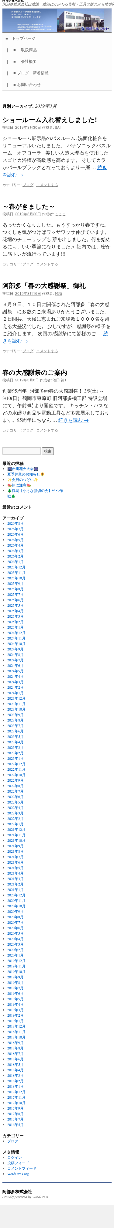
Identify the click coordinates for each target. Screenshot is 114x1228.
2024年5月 (15, 670)
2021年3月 (15, 878)
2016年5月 (15, 1124)
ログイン (14, 1157)
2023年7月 (15, 725)
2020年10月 (16, 905)
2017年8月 (15, 1113)
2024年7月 (15, 659)
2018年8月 (15, 1048)
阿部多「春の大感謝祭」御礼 (44, 285)
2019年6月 (15, 993)
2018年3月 (15, 1075)
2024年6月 (15, 665)
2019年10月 (16, 971)
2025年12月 (16, 567)
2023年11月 (16, 703)
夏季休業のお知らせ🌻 (26, 474)
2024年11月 (16, 638)
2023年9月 (15, 714)
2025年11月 (16, 572)
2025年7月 (15, 594)
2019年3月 (15, 1009)
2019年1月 (15, 1020)
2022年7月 (15, 791)
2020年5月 (15, 933)
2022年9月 (15, 780)
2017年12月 (16, 1091)
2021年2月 (15, 884)
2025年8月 (15, 588)
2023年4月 (15, 741)
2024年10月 (16, 643)
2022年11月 (16, 769)
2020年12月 (16, 894)
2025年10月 (16, 577)
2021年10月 (16, 840)
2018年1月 (15, 1086)
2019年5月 (15, 998)
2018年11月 (16, 1031)
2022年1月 (15, 823)
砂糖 (58, 293)
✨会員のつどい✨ (22, 479)
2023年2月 (15, 752)
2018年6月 (15, 1058)
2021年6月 (15, 862)
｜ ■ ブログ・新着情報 (29, 73)
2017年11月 (16, 1097)
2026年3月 (15, 550)
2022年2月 (15, 818)
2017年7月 (15, 1119)
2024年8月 (15, 654)
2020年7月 (15, 922)
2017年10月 (16, 1102)
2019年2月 (15, 1015)
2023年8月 (15, 720)
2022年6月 (15, 796)
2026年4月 (15, 545)
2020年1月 (15, 955)
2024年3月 (15, 681)
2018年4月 (15, 1069)
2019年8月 (15, 982)
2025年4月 (15, 610)
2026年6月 (15, 534)
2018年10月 (16, 1037)
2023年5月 (15, 736)
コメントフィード (21, 1168)
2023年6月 (15, 730)
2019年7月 (15, 987)
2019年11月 (16, 966)
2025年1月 (15, 627)
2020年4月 (15, 938)
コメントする (47, 184)
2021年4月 (15, 873)
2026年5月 (15, 539)
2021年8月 (15, 851)
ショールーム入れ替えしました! (49, 119)
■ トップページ (22, 38)
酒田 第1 (60, 379)
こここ (60, 213)
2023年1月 (15, 758)
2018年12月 (16, 1026)
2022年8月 (15, 785)
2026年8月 (15, 523)
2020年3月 (15, 944)
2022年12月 (16, 763)
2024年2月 (15, 687)
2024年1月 (15, 692)
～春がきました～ (28, 205)
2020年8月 (15, 916)
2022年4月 (15, 807)
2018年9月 (15, 1042)
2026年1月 (15, 561)
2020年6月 (15, 927)
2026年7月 (15, 528)
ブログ (27, 184)
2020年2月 (15, 949)
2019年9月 (15, 976)
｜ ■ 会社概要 (23, 61)
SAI (57, 127)
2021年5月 (15, 867)
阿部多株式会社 (17, 1191)
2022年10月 (16, 774)
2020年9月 (15, 911)
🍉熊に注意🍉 (19, 485)
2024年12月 (16, 632)
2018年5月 (15, 1064)
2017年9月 (15, 1108)
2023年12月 (16, 698)
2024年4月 (15, 676)
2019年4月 (15, 1004)
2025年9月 (15, 583)
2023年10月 (16, 709)
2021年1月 (15, 889)
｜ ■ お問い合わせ (25, 84)
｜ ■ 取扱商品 (23, 50)
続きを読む (73, 420)
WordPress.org (18, 1173)
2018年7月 (15, 1053)
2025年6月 (15, 599)
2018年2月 (15, 1080)
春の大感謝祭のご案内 (34, 372)
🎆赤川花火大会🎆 (22, 468)
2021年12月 (16, 829)
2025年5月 (15, 605)
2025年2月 (15, 621)
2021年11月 (16, 834)
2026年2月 (15, 556)
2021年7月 (15, 856)
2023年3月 (15, 747)
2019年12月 (16, 960)
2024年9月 (15, 648)
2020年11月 (16, 900)
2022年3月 (15, 812)
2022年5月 (15, 802)
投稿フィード (18, 1162)
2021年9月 (15, 845)
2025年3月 (15, 616)
